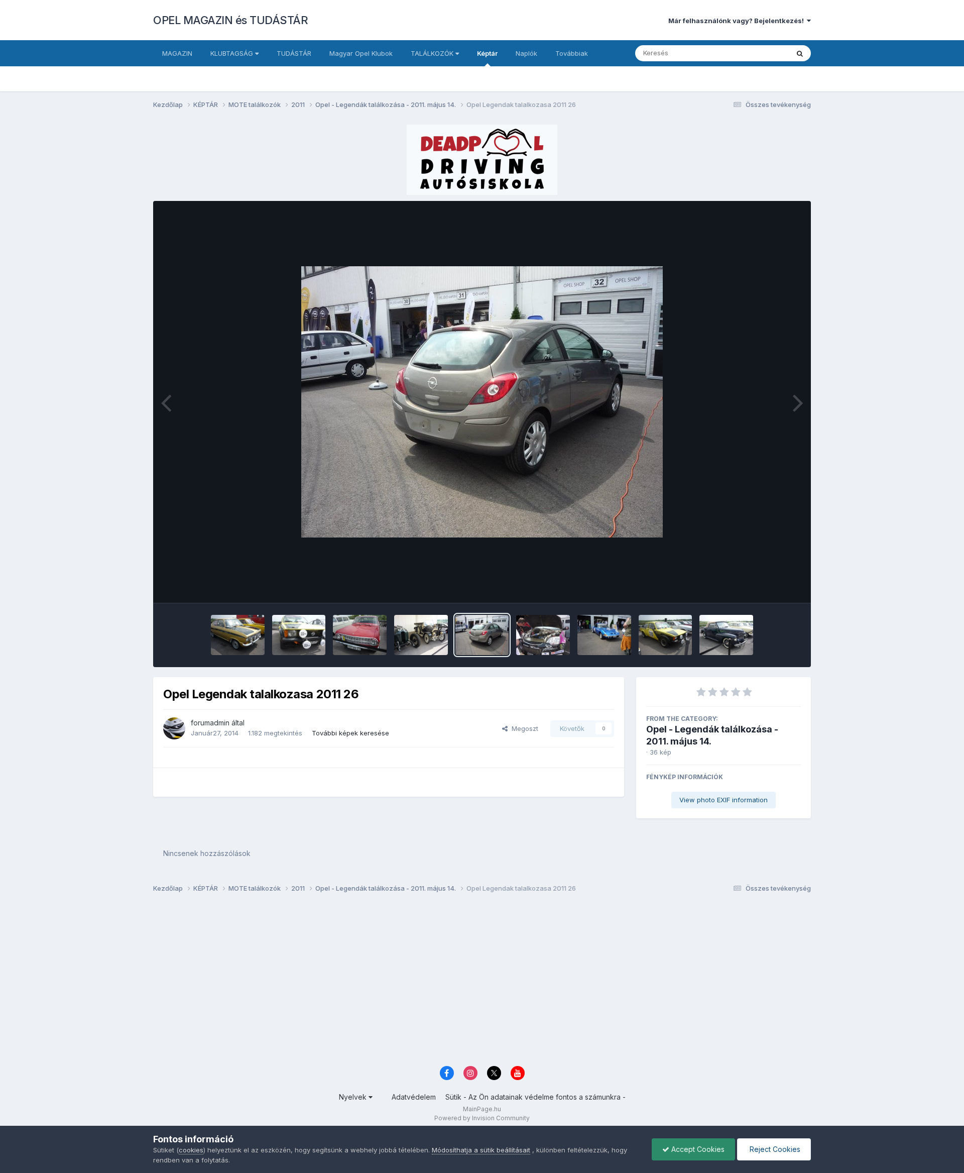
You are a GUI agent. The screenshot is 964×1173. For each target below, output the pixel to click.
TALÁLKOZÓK (433, 53)
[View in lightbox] (482, 402)
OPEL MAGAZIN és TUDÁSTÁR (230, 20)
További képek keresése (350, 733)
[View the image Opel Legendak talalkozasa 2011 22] (726, 635)
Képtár (487, 53)
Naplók (526, 53)
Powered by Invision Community (482, 1118)
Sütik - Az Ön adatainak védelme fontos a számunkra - (535, 1097)
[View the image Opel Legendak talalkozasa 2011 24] (604, 635)
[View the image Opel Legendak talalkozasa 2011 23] (665, 635)
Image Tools (769, 585)
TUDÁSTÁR (294, 53)
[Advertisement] (454, 982)
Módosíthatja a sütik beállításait (481, 1150)
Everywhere (757, 53)
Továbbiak (571, 53)
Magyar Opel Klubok (361, 53)
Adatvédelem (414, 1097)
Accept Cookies (697, 1149)
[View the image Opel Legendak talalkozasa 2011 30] (238, 635)
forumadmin (210, 722)
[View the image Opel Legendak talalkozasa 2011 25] (543, 635)
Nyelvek (354, 1097)
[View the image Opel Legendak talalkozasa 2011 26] (482, 635)
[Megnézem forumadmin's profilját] (174, 728)
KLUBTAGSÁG (232, 53)
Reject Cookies (774, 1149)
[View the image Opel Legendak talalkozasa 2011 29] (360, 635)
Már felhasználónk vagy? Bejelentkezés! (737, 21)
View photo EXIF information (723, 800)
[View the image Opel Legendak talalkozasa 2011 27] (421, 635)
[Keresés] (800, 53)
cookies (191, 1150)
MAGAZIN (177, 53)
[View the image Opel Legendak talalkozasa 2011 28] (299, 635)
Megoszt (523, 728)
